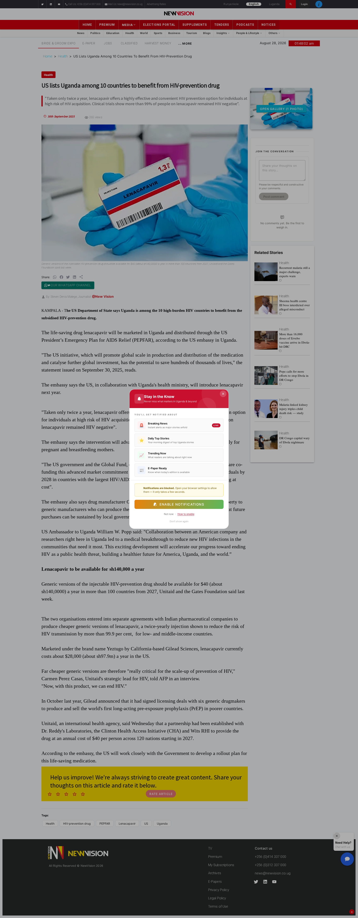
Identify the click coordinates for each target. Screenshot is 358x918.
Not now (169, 514)
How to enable (186, 514)
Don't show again (179, 521)
